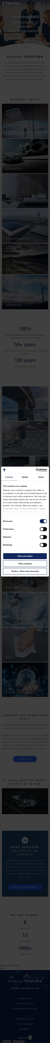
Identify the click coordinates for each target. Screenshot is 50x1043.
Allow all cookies (25, 556)
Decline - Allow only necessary (25, 571)
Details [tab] (25, 477)
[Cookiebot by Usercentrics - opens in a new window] (36, 470)
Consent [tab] (9, 477)
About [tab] (41, 477)
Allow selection (25, 564)
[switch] (43, 529)
